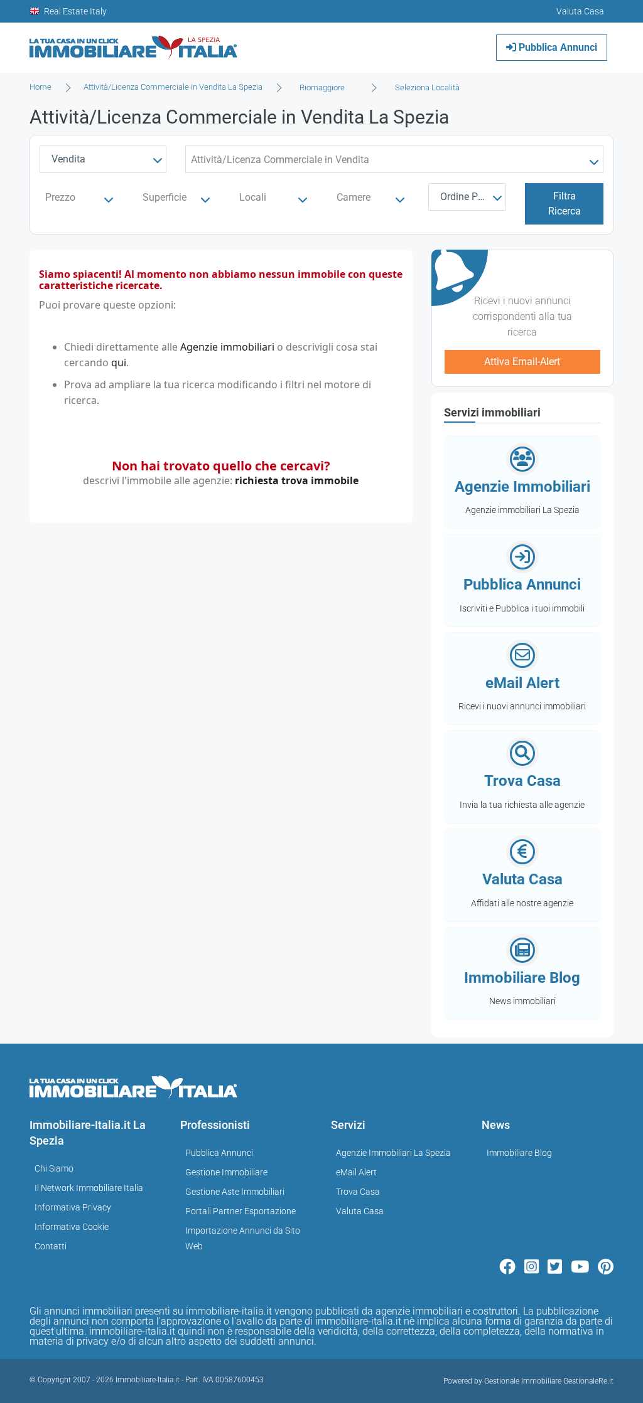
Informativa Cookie (72, 1227)
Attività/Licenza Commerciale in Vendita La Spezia (173, 87)
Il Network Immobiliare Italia (89, 1188)
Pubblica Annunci (556, 47)
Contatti (51, 1246)
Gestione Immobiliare (226, 1172)
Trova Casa (358, 1192)
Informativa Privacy (73, 1207)
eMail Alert (356, 1172)
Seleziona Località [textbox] (427, 87)
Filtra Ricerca (564, 203)
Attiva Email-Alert (522, 362)
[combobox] (325, 88)
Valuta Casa (360, 1211)
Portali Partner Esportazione (240, 1211)
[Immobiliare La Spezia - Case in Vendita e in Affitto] (134, 43)
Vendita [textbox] (68, 159)
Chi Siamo (54, 1168)
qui (118, 362)
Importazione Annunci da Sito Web (242, 1238)
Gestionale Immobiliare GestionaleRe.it (548, 1381)
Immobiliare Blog (519, 1153)
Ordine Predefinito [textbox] (470, 197)
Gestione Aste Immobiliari (234, 1192)
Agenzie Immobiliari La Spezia (393, 1153)
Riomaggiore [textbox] (322, 87)
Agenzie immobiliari (227, 347)
